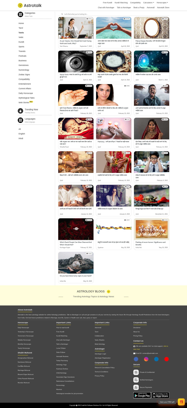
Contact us (138, 341)
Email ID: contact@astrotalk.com (146, 353)
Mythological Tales (27, 98)
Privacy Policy (99, 376)
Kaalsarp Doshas (62, 369)
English (22, 134)
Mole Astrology (100, 344)
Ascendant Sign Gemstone (65, 377)
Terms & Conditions (101, 372)
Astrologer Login (100, 354)
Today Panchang (62, 360)
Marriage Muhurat (24, 370)
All (20, 129)
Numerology (24, 70)
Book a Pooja (139, 8)
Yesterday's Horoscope (26, 332)
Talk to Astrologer (124, 8)
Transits (22, 51)
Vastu (21, 33)
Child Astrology (61, 373)
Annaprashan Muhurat (25, 358)
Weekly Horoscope (24, 340)
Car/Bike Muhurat (24, 366)
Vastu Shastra (99, 340)
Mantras (59, 389)
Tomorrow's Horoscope (26, 336)
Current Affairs (25, 88)
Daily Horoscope (26, 93)
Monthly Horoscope (24, 344)
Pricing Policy (137, 336)
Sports (21, 47)
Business (23, 61)
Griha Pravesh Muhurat (26, 378)
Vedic (21, 37)
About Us (136, 332)
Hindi (21, 138)
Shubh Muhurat (25, 353)
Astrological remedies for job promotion (69, 393)
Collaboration (99, 336)
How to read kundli (62, 327)
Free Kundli (107, 3)
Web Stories (25, 102)
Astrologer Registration (102, 358)
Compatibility (135, 3)
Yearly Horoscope (24, 348)
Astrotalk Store (163, 8)
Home (21, 23)
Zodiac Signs (24, 74)
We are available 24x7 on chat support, (150, 347)
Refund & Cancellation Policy (104, 367)
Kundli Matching (121, 3)
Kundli (21, 42)
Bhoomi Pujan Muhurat (25, 374)
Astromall (151, 8)
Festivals (22, 56)
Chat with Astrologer (106, 8)
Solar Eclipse (60, 352)
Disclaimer (136, 327)
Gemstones (24, 65)
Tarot (21, 28)
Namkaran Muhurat (24, 362)
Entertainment (25, 84)
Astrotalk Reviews (62, 356)
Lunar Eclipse (61, 348)
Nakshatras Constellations (65, 381)
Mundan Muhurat (24, 383)
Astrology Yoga (61, 365)
